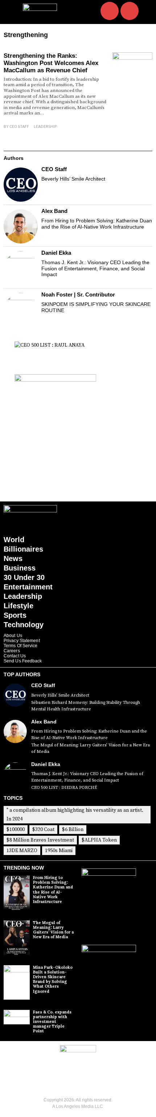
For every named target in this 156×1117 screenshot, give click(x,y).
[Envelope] (129, 11)
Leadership (45, 126)
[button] (146, 12)
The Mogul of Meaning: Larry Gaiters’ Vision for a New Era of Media (90, 748)
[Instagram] (109, 11)
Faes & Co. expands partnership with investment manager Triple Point (52, 1021)
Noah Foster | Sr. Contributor (78, 294)
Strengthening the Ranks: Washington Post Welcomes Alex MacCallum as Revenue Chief (51, 63)
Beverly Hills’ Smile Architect (73, 179)
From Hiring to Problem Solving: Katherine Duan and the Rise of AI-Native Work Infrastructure (96, 224)
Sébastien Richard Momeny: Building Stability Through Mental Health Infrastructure (85, 706)
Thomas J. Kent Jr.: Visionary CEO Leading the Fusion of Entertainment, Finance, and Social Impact (95, 268)
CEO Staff (19, 126)
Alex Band (54, 211)
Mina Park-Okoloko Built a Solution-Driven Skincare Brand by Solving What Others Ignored (53, 979)
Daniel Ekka (56, 253)
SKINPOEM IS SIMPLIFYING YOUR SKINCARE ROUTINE (96, 307)
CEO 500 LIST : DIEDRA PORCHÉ (64, 787)
